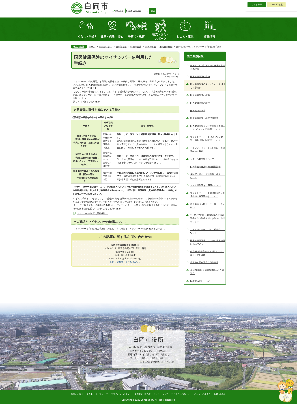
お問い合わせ (220, 394)
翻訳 (153, 11)
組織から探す (105, 46)
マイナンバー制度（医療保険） (92, 213)
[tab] (257, 4)
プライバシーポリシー (121, 394)
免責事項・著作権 (142, 394)
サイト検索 (256, 4)
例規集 (89, 394)
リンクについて (161, 394)
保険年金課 (135, 46)
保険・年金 (150, 46)
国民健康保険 (165, 46)
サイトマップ (102, 394)
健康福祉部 (121, 46)
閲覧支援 (119, 10)
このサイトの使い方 (180, 394)
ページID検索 (276, 4)
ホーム (92, 46)
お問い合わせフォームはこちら (125, 261)
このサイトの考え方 (201, 394)
